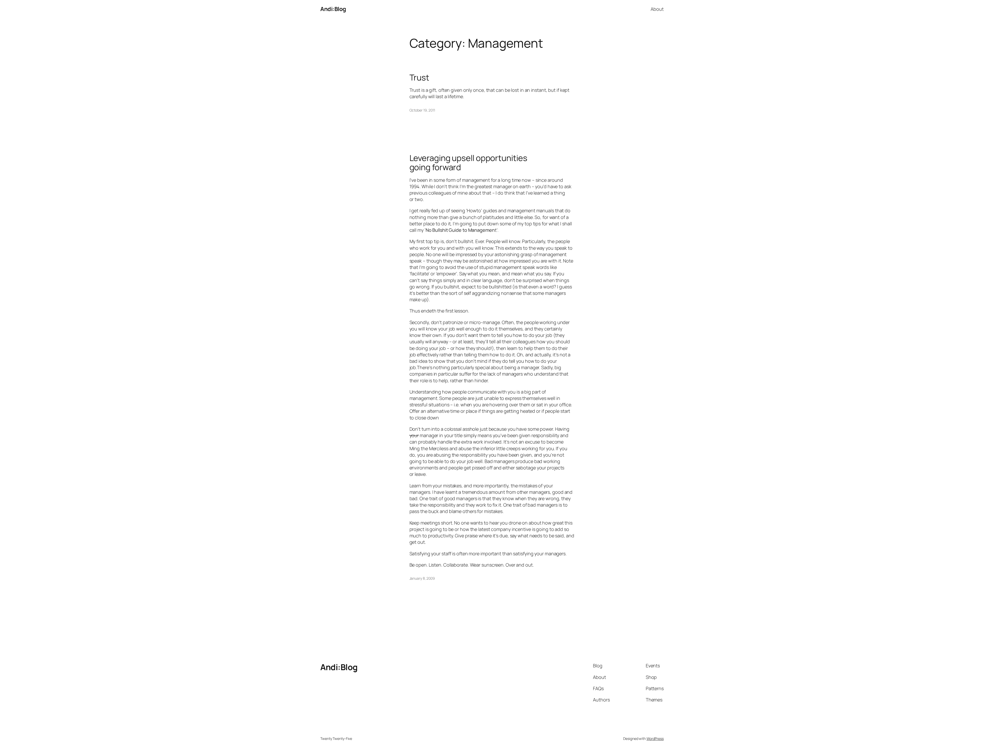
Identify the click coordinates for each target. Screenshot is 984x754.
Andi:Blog (333, 9)
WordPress (655, 738)
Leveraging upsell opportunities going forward (468, 162)
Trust (419, 77)
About (657, 9)
